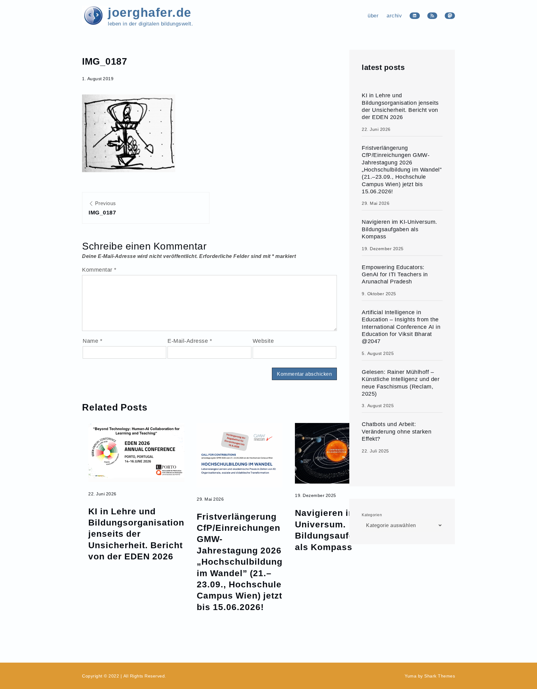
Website (263, 340)
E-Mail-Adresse (190, 340)
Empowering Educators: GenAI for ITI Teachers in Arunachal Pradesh (395, 274)
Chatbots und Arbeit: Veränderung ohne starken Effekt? (396, 431)
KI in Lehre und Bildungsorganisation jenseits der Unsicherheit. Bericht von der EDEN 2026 (136, 533)
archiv (394, 15)
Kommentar (99, 269)
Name (92, 340)
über (373, 15)
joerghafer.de (149, 11)
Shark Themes (439, 676)
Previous (102, 208)
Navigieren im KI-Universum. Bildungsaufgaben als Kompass (335, 529)
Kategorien (372, 514)
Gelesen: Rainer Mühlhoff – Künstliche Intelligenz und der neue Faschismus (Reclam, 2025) (400, 382)
